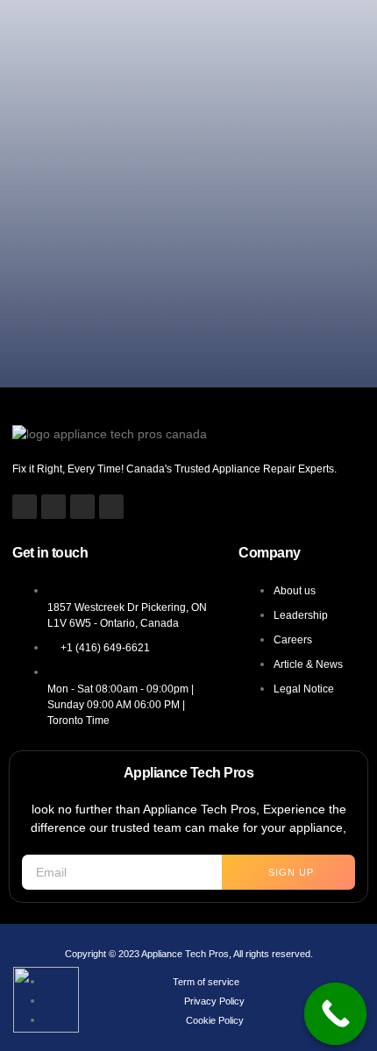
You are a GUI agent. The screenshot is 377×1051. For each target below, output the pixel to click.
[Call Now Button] (335, 1014)
